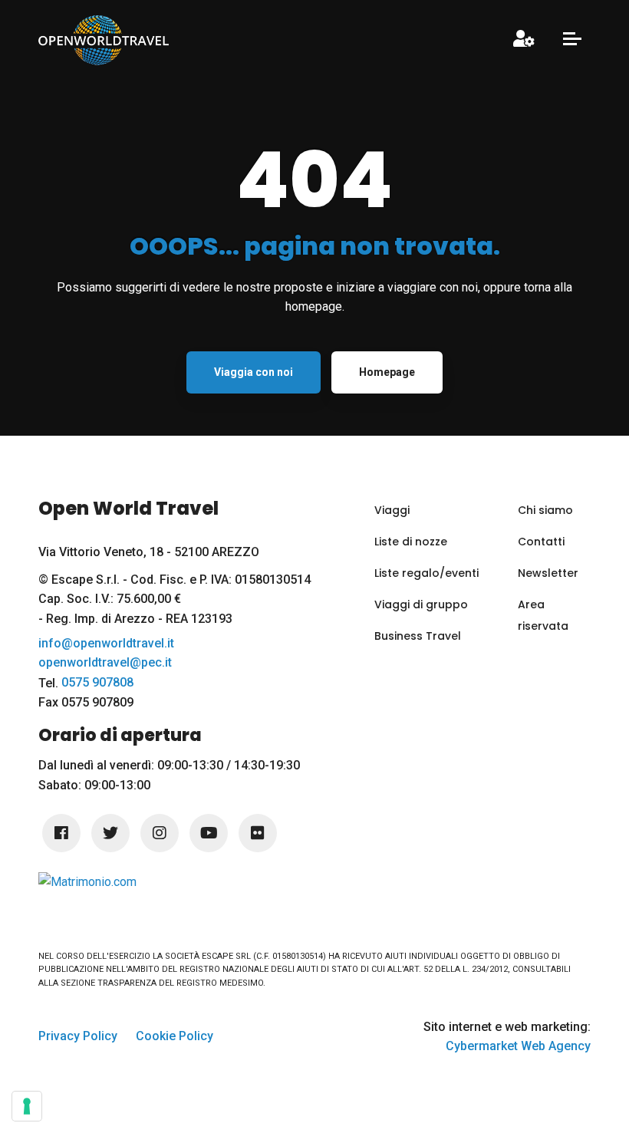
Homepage (387, 372)
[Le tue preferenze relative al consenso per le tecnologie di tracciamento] (26, 1106)
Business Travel (417, 636)
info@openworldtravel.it (106, 643)
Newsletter (548, 573)
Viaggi (392, 510)
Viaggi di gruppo (421, 604)
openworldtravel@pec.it (105, 663)
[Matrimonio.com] (87, 881)
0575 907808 (97, 683)
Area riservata (543, 615)
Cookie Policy (174, 1036)
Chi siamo (545, 510)
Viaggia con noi (253, 372)
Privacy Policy (77, 1036)
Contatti (541, 541)
